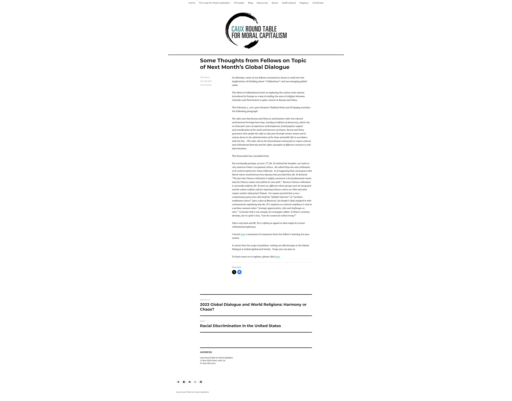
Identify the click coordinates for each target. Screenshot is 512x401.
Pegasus (304, 3)
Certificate (317, 3)
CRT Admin (205, 77)
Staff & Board (289, 3)
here (243, 234)
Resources (262, 3)
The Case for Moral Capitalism (214, 3)
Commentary (206, 85)
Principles (239, 3)
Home (192, 3)
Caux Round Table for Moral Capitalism (192, 392)
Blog (250, 3)
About (275, 3)
